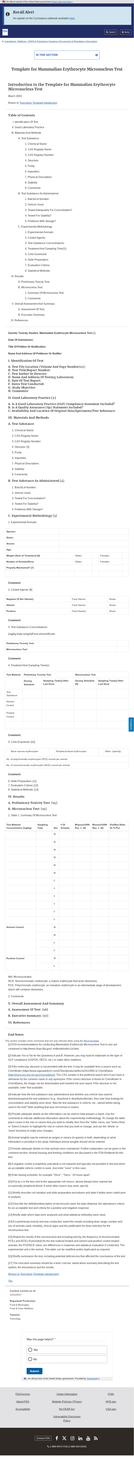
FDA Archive (23, 1394)
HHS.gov (111, 1401)
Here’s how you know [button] (61, 2)
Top (10, 1281)
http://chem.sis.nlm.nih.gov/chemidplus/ (31, 1075)
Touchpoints (92, 1379)
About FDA (22, 1401)
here (72, 18)
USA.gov (111, 1409)
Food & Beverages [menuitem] (19, 1305)
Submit (34, 1371)
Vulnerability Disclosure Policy (67, 1418)
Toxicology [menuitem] (15, 1318)
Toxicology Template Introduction (38, 102)
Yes (35, 1350)
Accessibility (23, 1409)
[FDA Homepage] (5, 32)
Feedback (131, 724)
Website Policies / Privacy (67, 1401)
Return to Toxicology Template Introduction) (34, 1274)
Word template (91, 1041)
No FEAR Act (67, 1409)
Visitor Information (66, 1394)
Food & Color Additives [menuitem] (21, 1308)
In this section (47, 55)
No (35, 1359)
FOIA (111, 1394)
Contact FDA (43, 1438)
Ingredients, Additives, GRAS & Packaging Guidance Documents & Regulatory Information (51, 41)
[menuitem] (67, 1294)
